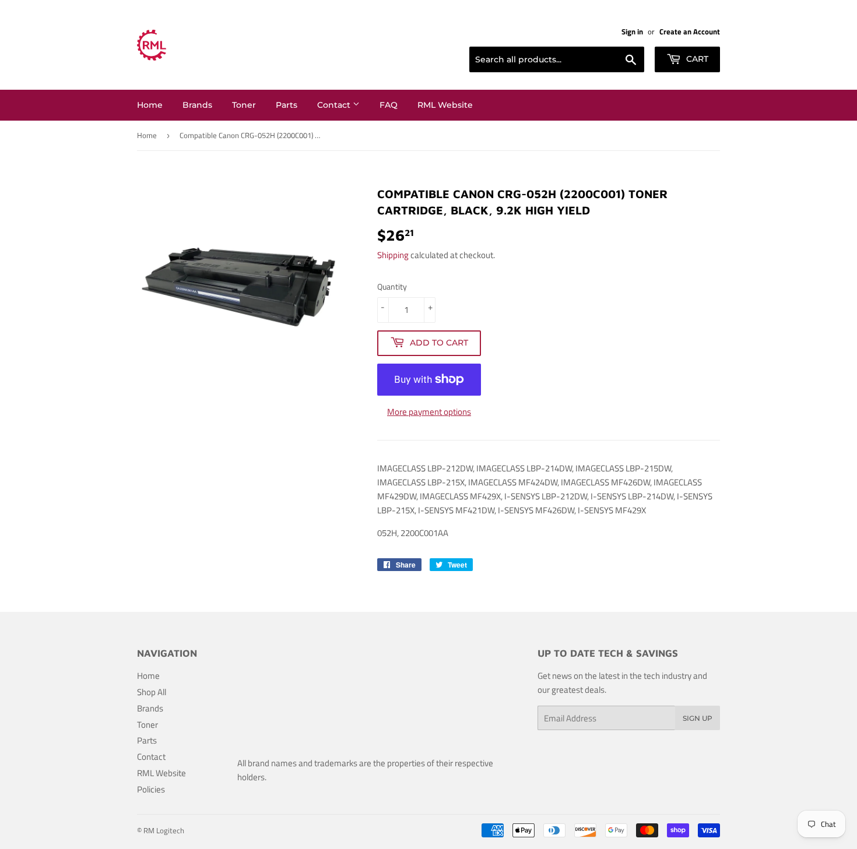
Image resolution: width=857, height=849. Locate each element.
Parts (286, 105)
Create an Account (689, 31)
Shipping (393, 255)
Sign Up (697, 718)
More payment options (429, 411)
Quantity (392, 286)
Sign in (632, 31)
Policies (151, 789)
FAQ (389, 105)
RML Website (445, 105)
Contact (335, 105)
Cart (696, 59)
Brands (197, 105)
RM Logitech (163, 830)
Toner (244, 105)
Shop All (151, 692)
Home (150, 105)
